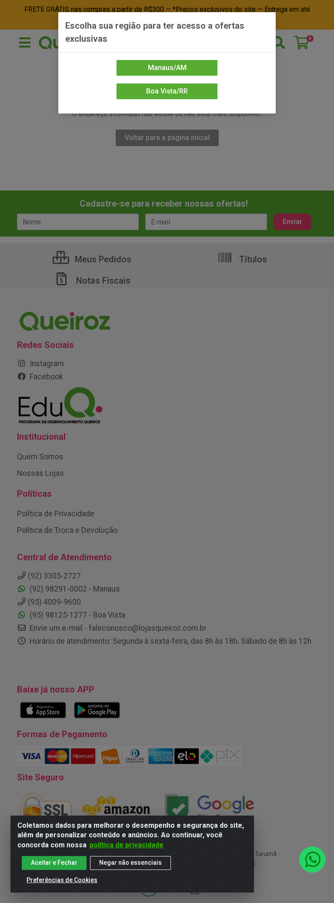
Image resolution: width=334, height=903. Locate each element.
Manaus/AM (167, 68)
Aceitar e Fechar (54, 862)
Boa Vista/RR (167, 91)
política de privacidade (127, 845)
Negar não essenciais (130, 862)
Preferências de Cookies (62, 879)
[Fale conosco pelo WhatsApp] (312, 859)
